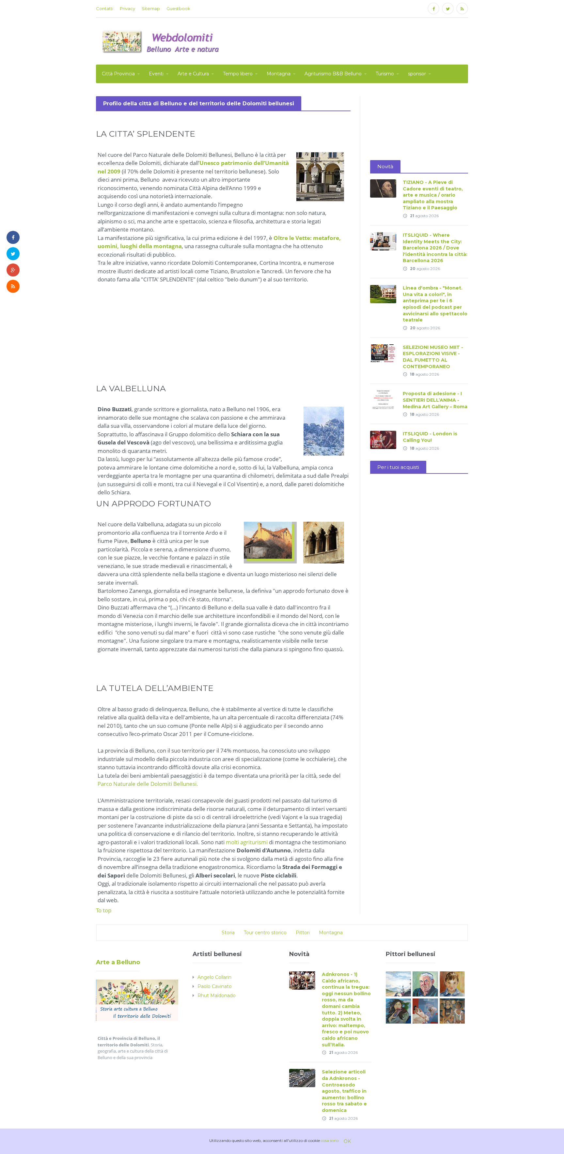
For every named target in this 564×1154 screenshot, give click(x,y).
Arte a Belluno (118, 962)
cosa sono (330, 1140)
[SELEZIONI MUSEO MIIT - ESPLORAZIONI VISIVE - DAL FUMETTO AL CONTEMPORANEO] (383, 353)
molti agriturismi (247, 842)
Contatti (104, 8)
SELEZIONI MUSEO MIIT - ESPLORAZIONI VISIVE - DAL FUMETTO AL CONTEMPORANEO (433, 356)
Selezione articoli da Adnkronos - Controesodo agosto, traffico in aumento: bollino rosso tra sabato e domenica (344, 1091)
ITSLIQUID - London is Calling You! (430, 437)
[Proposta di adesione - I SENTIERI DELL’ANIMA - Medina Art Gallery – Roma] (383, 400)
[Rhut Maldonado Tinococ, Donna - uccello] (398, 1010)
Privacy (127, 8)
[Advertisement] (349, 40)
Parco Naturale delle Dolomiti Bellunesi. (148, 783)
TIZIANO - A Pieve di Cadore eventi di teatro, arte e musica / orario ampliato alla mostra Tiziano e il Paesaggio (433, 195)
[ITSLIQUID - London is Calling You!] (383, 440)
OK (347, 1141)
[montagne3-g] (398, 984)
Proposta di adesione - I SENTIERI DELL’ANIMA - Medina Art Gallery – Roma (435, 400)
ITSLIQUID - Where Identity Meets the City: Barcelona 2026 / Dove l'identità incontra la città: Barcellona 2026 (435, 247)
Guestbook (178, 8)
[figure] (452, 1010)
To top (103, 910)
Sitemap (151, 8)
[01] (425, 1010)
